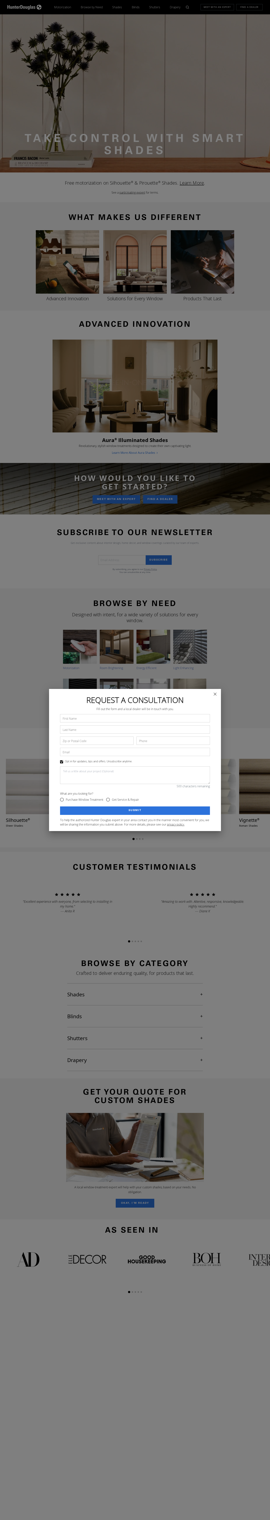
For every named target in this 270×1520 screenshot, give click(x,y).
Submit (135, 810)
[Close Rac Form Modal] (215, 694)
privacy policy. (176, 824)
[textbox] (135, 775)
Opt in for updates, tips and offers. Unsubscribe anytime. (98, 761)
